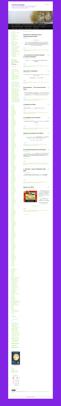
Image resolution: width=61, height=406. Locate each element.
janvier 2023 (13, 143)
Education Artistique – (15, 278)
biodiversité (13, 324)
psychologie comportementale (16, 301)
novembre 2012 (14, 257)
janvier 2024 (13, 132)
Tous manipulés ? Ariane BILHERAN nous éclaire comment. (15, 84)
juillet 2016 (13, 216)
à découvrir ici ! (36, 124)
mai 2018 (13, 195)
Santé (13, 340)
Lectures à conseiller (14, 286)
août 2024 (13, 125)
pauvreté (28, 113)
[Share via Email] (40, 48)
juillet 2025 (13, 115)
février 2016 (13, 220)
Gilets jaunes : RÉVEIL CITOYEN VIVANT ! (17, 26)
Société (13, 308)
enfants (45, 112)
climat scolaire (38, 82)
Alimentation (13, 271)
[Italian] (16, 61)
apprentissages (39, 144)
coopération (37, 77)
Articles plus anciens (26, 214)
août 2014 (13, 237)
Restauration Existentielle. (28, 28)
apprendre (40, 128)
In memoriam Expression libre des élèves (34, 149)
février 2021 (13, 165)
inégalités (17, 332)
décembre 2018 (14, 188)
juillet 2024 (13, 126)
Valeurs (34, 128)
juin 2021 (13, 161)
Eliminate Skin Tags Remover (16, 94)
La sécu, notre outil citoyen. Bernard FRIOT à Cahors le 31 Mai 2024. (15, 96)
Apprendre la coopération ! (30, 71)
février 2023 (13, 142)
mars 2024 (13, 130)
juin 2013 (13, 250)
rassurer (24, 211)
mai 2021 (13, 162)
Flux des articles (15, 370)
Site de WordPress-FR (15, 372)
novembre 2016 (14, 212)
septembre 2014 (14, 236)
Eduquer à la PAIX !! (28, 187)
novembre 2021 (14, 156)
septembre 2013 (14, 248)
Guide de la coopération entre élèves (33, 133)
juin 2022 (13, 150)
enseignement (17, 330)
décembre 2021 (14, 155)
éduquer (36, 210)
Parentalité (13, 296)
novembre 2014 (14, 234)
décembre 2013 (14, 245)
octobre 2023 (13, 135)
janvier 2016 (13, 221)
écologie (43, 99)
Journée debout (14, 285)
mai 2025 (13, 117)
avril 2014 (13, 241)
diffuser (25, 93)
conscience (13, 327)
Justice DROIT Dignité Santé (28, 26)
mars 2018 (13, 197)
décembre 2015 (14, 222)
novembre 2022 (14, 145)
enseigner (13, 331)
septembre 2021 (14, 158)
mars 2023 (13, 141)
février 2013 (13, 254)
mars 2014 (13, 242)
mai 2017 (13, 206)
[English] (13, 60)
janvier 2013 (13, 255)
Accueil (13, 24)
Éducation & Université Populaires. (42, 24)
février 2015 (13, 232)
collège (17, 326)
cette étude (41, 175)
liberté (46, 210)
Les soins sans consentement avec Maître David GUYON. (15, 92)
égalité (18, 347)
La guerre (45, 203)
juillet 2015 (13, 227)
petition (13, 337)
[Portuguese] (14, 62)
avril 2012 (13, 264)
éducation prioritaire (39, 112)
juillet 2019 (13, 182)
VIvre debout (13, 313)
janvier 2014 (13, 244)
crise (15, 327)
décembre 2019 (14, 177)
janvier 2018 (13, 199)
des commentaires (15, 371)
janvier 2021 (13, 166)
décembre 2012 (14, 256)
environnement (25, 100)
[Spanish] (13, 63)
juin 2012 (13, 262)
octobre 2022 (13, 146)
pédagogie (17, 338)
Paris (30, 100)
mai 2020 (13, 172)
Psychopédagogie (14, 303)
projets (32, 100)
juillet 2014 (13, 238)
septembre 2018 (14, 191)
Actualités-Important (29, 163)
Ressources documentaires (29, 144)
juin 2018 (13, 194)
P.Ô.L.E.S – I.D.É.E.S (15, 28)
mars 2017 (13, 208)
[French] (16, 60)
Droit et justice (14, 274)
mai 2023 (13, 139)
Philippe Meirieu (16, 337)
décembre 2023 (14, 133)
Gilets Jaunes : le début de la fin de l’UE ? (16, 86)
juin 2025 (13, 116)
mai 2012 (13, 263)
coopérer (46, 128)
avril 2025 (13, 118)
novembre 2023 (14, 134)
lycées (28, 100)
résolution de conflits (37, 205)
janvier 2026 (13, 110)
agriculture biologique (39, 99)
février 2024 (13, 131)
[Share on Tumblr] (34, 48)
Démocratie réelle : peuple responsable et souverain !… (29, 24)
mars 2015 (13, 231)
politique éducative (28, 50)
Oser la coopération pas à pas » (31, 136)
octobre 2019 (13, 179)
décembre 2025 (14, 111)
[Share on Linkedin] (30, 48)
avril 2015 (13, 230)
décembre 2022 (14, 144)
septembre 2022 (14, 147)
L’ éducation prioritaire (29, 104)
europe (13, 332)
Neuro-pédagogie (14, 291)
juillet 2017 (13, 204)
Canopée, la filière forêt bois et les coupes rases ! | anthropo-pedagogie (15, 99)
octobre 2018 (13, 190)
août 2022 (13, 148)
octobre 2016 (13, 213)
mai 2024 (13, 128)
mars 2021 (13, 164)
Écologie (27, 99)
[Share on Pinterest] (30, 161)
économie (14, 345)
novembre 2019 (14, 178)
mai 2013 (13, 251)
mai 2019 (13, 184)
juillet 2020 (13, 171)
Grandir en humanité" (15, 284)
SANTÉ (13, 306)
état (12, 348)
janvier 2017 (13, 210)
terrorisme (27, 211)
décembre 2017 (14, 200)
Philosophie (13, 297)
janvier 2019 (13, 187)
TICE (15, 341)
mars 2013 (13, 253)
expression (43, 210)
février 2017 (13, 209)
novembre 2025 (14, 112)
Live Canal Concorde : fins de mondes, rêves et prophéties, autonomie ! (16, 47)
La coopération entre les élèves (31, 117)
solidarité (13, 341)
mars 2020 (13, 174)
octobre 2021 (13, 157)
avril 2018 (13, 196)
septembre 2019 (14, 180)
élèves (45, 82)
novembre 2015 (14, 223)
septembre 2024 (14, 124)
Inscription (13, 368)
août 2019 (13, 181)
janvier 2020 (13, 176)
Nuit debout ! (13, 295)
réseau (29, 145)
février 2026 (13, 109)
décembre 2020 (14, 167)
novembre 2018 (14, 189)
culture (17, 327)
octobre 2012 (13, 258)
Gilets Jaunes (13, 283)
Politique (13, 299)
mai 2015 (13, 229)
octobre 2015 (13, 224)
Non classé (13, 292)
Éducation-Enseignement (29, 82)
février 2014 (13, 243)
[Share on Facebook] (27, 48)
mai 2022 (13, 151)
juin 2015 (13, 228)
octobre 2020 (13, 169)
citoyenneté (14, 326)
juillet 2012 (13, 261)
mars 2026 (13, 108)
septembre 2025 (14, 114)
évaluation (24, 50)
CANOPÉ (45, 144)
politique (14, 338)
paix (47, 210)
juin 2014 (13, 239)
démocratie (15, 329)
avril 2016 (13, 218)
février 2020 (13, 175)
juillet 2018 (13, 193)
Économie (13, 276)
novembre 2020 (14, 168)
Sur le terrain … (14, 309)
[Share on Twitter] (29, 48)
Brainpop (41, 198)
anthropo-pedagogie (18, 5)
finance (15, 332)
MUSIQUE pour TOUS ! (36, 26)
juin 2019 (13, 183)
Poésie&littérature (14, 298)
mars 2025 (13, 119)
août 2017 (13, 203)
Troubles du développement (15, 311)
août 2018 (13, 192)
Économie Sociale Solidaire (15, 277)
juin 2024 (13, 127)
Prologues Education (14, 300)
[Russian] (18, 62)
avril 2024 (13, 129)
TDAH (24, 66)
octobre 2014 (13, 235)
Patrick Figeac (14, 336)
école (13, 343)
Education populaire (14, 279)
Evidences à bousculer (15, 282)
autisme (17, 323)
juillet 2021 (13, 160)
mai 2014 (13, 240)
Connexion (13, 369)
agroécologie (13, 270)
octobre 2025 (13, 113)
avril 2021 (13, 163)
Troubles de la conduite (15, 310)
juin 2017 (13, 205)
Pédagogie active (21, 28)
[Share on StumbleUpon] (38, 48)
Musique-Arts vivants (14, 290)
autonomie (43, 128)
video (29, 211)
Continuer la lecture (26, 158)
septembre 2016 (14, 214)
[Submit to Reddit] (36, 48)
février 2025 (13, 120)
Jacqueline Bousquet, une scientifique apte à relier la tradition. (15, 71)
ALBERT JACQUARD (36, 28)
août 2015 (13, 226)
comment (30, 60)
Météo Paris (15, 375)
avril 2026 (13, 107)
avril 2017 (13, 207)
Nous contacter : (43, 26)
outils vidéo (45, 199)
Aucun (14, 38)
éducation (15, 347)
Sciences (13, 307)
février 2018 (13, 198)
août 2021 (13, 159)
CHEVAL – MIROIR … (18, 24)
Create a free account (14, 85)
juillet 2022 (13, 149)
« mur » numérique (33, 153)
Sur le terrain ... (31, 99)
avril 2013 (13, 252)
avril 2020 (13, 173)
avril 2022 (13, 152)
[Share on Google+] (32, 48)
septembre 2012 (14, 259)
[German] (13, 61)
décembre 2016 (14, 211)
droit (18, 327)
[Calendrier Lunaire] (16, 365)
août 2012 (13, 260)
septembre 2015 (14, 225)
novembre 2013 (14, 246)
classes (44, 182)
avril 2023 (13, 140)
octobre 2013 (13, 247)
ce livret (43, 136)
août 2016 (13, 215)
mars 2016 (13, 219)
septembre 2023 (14, 136)
